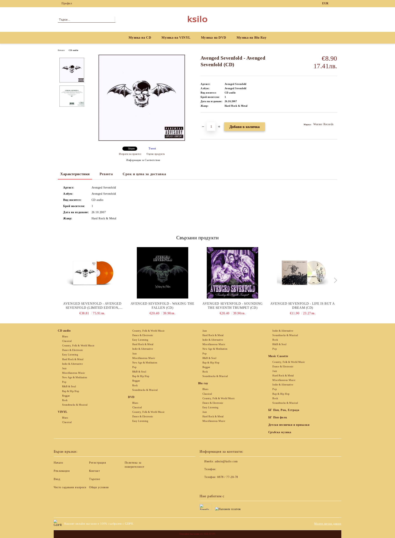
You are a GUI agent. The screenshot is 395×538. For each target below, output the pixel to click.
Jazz (64, 368)
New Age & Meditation (74, 377)
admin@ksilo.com (226, 461)
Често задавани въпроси (70, 487)
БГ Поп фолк (277, 417)
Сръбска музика (279, 432)
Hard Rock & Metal (72, 359)
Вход (57, 479)
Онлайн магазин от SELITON (197, 533)
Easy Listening (70, 354)
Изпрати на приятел (130, 154)
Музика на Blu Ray (252, 37)
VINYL (62, 411)
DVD (131, 397)
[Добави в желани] (208, 119)
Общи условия (99, 487)
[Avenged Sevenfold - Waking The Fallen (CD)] (162, 273)
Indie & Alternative (72, 363)
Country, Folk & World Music (78, 345)
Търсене (94, 479)
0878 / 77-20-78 (227, 477)
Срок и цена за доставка (144, 174)
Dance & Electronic (72, 350)
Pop (64, 382)
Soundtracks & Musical (74, 404)
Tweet (152, 148)
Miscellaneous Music (73, 372)
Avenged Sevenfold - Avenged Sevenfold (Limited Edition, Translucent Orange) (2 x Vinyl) (92, 306)
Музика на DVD (213, 37)
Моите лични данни (327, 523)
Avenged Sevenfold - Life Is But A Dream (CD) (302, 305)
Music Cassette (278, 356)
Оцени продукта (155, 154)
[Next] (334, 280)
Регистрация (97, 462)
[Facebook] (335, 3)
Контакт (94, 470)
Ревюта (106, 174)
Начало (61, 50)
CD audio (73, 50)
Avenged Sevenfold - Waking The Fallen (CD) (162, 305)
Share (131, 148)
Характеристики (75, 174)
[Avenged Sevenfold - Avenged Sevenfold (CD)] (142, 139)
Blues (65, 336)
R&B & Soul (69, 386)
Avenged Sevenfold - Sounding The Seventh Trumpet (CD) (232, 305)
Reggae (66, 395)
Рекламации (62, 470)
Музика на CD (140, 37)
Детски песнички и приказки (289, 424)
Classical (67, 341)
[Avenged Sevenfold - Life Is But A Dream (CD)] (303, 273)
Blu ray (203, 383)
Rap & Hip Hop (70, 391)
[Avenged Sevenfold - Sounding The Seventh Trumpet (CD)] (233, 273)
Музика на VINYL (176, 37)
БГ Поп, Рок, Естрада (283, 410)
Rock (65, 400)
